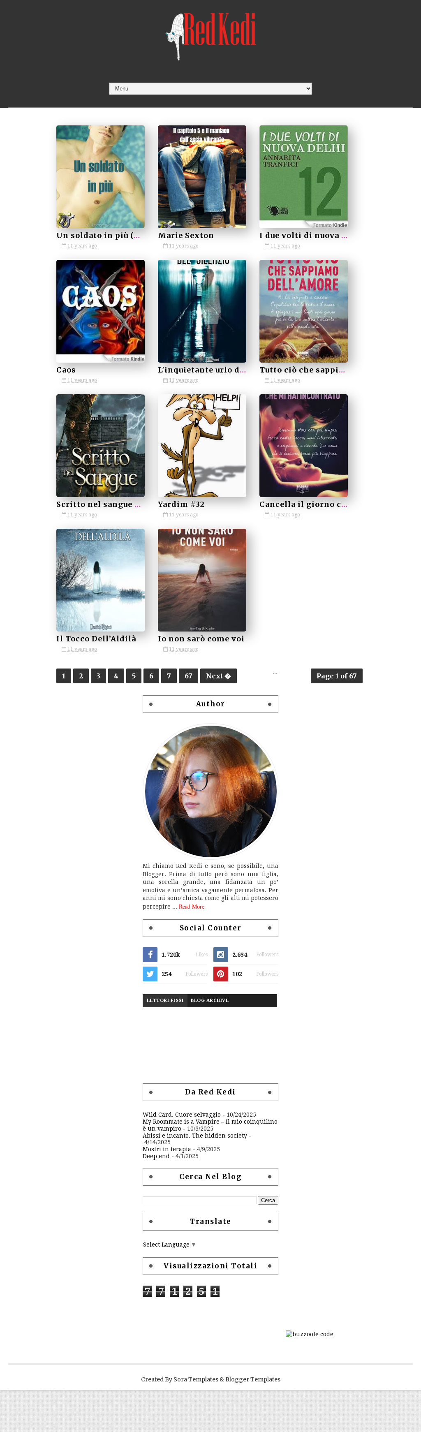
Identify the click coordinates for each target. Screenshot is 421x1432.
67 (188, 676)
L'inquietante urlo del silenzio (221, 370)
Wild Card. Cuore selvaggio (182, 1114)
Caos (66, 370)
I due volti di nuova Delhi (311, 235)
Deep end (156, 1156)
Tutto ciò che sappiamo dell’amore (331, 370)
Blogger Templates (252, 1379)
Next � (218, 676)
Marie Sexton (186, 235)
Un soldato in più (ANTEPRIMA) (123, 235)
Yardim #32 (181, 504)
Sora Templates (195, 1379)
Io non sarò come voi (201, 638)
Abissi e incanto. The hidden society (195, 1135)
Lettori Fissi (165, 1000)
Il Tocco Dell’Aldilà (96, 638)
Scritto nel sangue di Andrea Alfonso (133, 504)
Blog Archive (210, 1000)
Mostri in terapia (167, 1149)
